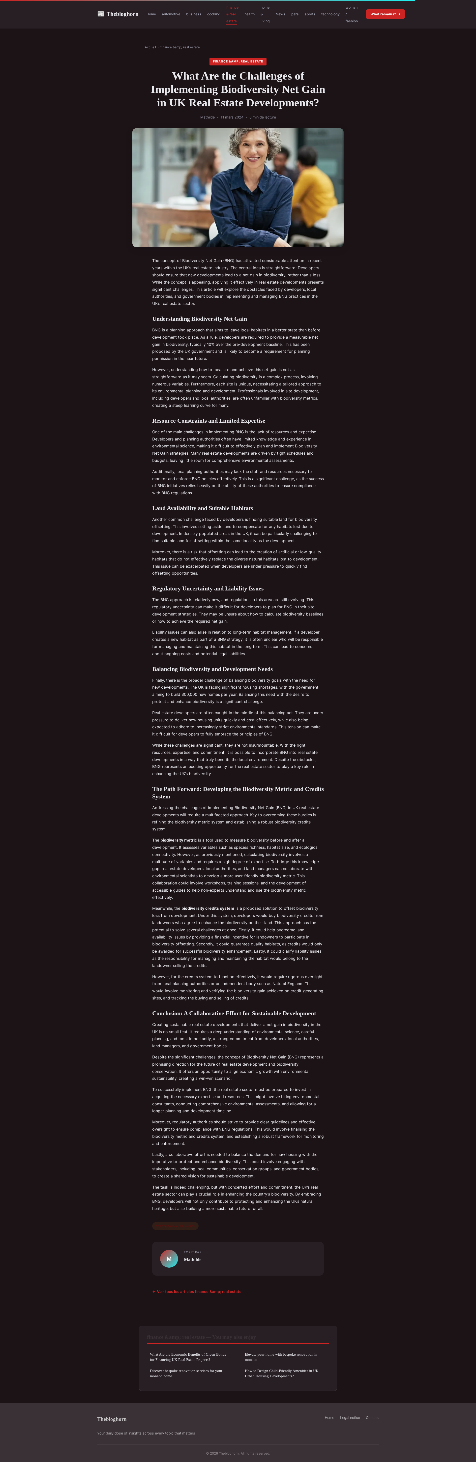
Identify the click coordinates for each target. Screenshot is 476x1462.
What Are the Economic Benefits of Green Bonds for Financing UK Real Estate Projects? (188, 1357)
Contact (372, 1417)
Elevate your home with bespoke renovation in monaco (281, 1357)
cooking (213, 14)
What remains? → (385, 14)
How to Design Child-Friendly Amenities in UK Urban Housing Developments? (282, 1373)
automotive (171, 14)
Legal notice (350, 1417)
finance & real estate (232, 14)
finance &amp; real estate (180, 47)
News (280, 14)
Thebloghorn (118, 14)
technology (330, 14)
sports (310, 14)
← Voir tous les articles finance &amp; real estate (196, 1291)
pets (295, 14)
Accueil (150, 47)
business (193, 14)
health (249, 14)
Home (151, 14)
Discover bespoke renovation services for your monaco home (186, 1373)
